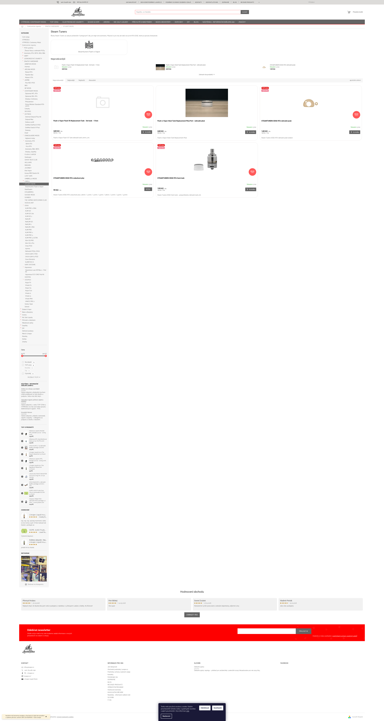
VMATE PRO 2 (29, 301)
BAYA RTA (29, 144)
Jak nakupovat (131, 2)
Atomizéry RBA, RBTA (32, 149)
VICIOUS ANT (29, 203)
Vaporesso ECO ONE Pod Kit (34, 274)
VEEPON (28, 277)
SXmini (27, 307)
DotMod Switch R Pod (32, 127)
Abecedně (92, 80)
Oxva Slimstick (30, 259)
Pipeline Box (29, 75)
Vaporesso (28, 267)
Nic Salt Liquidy (27, 317)
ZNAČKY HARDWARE (31, 61)
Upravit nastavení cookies (65, 717)
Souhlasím (218, 708)
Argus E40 (28, 290)
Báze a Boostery (27, 312)
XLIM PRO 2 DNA (30, 208)
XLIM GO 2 (28, 216)
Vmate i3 (28, 296)
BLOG (235, 2)
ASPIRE (27, 80)
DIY (23, 328)
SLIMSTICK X (29, 262)
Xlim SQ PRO (29, 240)
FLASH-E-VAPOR (30, 154)
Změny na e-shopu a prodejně (30, 389)
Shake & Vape (26, 309)
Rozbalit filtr (33, 377)
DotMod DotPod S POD (32, 125)
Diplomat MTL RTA (31, 93)
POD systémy (28, 48)
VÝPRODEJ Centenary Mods (31, 42)
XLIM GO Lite (29, 213)
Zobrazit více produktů (206, 74)
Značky (24, 342)
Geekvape (28, 157)
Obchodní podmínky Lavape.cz (151, 2)
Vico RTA (29, 146)
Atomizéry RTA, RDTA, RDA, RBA (34, 53)
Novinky (24, 336)
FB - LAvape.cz (29, 673)
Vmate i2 (28, 293)
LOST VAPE (28, 176)
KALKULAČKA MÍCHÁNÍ (115, 692)
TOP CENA (25, 37)
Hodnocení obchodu (192, 591)
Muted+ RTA (29, 77)
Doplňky (25, 325)
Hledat (244, 12)
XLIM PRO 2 (29, 232)
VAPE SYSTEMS (30, 264)
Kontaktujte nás (212, 2)
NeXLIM (27, 219)
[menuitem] (33, 22)
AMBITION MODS (30, 64)
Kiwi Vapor (28, 170)
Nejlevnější (70, 80)
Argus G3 (28, 288)
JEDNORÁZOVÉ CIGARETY (33, 58)
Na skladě (29, 362)
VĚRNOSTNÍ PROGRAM (115, 687)
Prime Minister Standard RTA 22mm (34, 105)
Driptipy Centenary (31, 99)
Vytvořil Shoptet (357, 717)
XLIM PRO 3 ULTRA (31, 238)
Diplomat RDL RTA (31, 96)
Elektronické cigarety (29, 45)
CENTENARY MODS (31, 91)
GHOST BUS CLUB (31, 160)
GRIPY (26, 56)
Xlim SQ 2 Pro (29, 243)
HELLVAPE (28, 162)
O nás (109, 700)
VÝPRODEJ (26, 40)
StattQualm (28, 189)
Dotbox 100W (29, 122)
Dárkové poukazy (27, 331)
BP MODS (28, 88)
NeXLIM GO (29, 222)
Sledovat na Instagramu (35, 584)
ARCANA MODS (30, 69)
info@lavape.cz (29, 667)
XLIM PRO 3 (29, 235)
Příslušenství (29, 101)
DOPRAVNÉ (225, 2)
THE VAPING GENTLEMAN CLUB (35, 200)
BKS (26, 85)
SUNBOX (28, 197)
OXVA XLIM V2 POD (31, 256)
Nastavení (166, 716)
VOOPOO (28, 280)
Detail (148, 189)
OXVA (27, 205)
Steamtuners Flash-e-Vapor (34, 186)
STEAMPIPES (29, 192)
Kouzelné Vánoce (26, 412)
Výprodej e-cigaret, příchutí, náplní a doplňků (32, 400)
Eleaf (26, 133)
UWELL (27, 181)
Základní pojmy (199, 667)
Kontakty (198, 2)
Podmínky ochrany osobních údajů (178, 2)
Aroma (24, 315)
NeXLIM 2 (28, 224)
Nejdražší (82, 80)
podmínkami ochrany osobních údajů (345, 636)
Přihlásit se (303, 631)
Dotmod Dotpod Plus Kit (33, 117)
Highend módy (30, 138)
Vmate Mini (29, 298)
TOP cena (29, 365)
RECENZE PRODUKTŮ (247, 2)
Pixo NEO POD (30, 83)
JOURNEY (28, 168)
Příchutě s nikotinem (28, 320)
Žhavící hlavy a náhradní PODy (35, 50)
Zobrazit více (192, 615)
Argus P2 (28, 282)
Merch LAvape (27, 333)
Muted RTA (28, 72)
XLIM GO (28, 211)
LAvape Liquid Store (30, 679)
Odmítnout (205, 708)
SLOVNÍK (111, 697)
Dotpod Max (29, 119)
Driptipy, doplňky (30, 152)
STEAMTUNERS (30, 184)
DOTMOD (28, 114)
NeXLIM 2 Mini (29, 227)
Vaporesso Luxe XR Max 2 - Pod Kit (35, 271)
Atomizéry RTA (30, 141)
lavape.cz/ (27, 676)
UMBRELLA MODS (31, 178)
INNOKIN (28, 165)
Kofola (24, 339)
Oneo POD (28, 246)
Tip (27, 370)
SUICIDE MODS (30, 195)
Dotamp (28, 130)
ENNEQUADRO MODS (32, 135)
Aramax (27, 66)
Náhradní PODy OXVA (32, 251)
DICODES (28, 111)
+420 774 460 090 (30, 670)
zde (187, 711)
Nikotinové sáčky (27, 323)
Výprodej (29, 373)
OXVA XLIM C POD (31, 254)
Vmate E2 (28, 285)
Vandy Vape (29, 304)
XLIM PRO (28, 230)
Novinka (29, 368)
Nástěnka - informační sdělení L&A (119, 695)
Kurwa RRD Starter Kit (32, 173)
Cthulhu (27, 108)
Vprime (27, 248)
